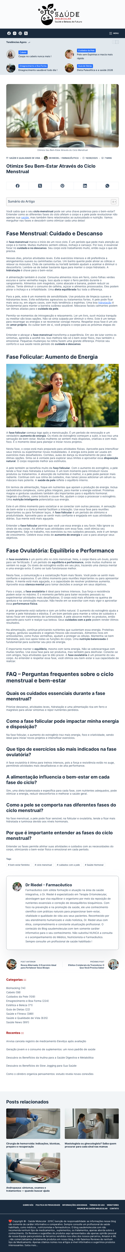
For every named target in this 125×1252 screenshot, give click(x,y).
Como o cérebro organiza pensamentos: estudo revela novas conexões (49, 1073)
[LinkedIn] (85, 186)
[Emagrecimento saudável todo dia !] (10, 68)
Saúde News (14, 1022)
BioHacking (13, 988)
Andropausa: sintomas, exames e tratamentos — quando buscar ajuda (28, 1189)
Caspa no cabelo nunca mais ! (34, 56)
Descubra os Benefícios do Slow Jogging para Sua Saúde (41, 1065)
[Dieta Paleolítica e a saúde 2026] (69, 68)
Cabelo (23, 52)
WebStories (113, 1205)
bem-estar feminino (19, 865)
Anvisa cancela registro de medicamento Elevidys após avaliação (46, 1041)
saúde (25, 217)
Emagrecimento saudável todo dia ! (37, 70)
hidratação (104, 302)
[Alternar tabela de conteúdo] (112, 201)
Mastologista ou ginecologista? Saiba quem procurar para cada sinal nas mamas (90, 1145)
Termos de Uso (97, 1205)
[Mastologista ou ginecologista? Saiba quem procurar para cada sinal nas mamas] (92, 1123)
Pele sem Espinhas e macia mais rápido (95, 56)
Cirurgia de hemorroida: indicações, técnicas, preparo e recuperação (33, 1145)
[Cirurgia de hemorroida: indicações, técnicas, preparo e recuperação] (33, 1123)
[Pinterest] (20, 33)
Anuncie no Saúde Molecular (92, 1208)
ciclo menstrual (43, 865)
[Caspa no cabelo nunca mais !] (10, 54)
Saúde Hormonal (94, 865)
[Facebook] (9, 33)
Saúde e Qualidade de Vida (24, 158)
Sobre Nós (28, 1205)
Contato (114, 1208)
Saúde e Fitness (16, 1013)
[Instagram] (14, 33)
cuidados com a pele (68, 865)
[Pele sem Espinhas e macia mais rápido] (69, 54)
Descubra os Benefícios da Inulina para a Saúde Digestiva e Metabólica (50, 1057)
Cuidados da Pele (86, 50)
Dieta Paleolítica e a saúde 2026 (95, 70)
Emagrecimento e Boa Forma (33, 66)
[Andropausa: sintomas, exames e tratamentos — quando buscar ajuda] (33, 1168)
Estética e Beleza (16, 1005)
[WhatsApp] (107, 186)
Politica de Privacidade (48, 1205)
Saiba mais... (31, 1245)
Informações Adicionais (74, 1205)
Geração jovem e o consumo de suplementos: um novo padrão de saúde (50, 1049)
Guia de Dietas (85, 66)
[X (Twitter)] (26, 33)
